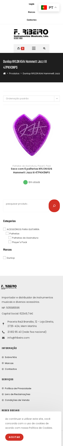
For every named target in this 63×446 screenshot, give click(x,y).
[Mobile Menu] (33, 48)
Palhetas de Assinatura (24, 165)
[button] (58, 123)
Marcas (31, 12)
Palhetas (14, 233)
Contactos (31, 20)
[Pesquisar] (54, 205)
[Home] (4, 73)
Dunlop (11, 258)
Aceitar (14, 437)
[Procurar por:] (44, 48)
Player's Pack (44, 165)
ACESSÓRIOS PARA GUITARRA (23, 229)
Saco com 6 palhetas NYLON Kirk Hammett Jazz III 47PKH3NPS (31, 170)
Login (31, 4)
